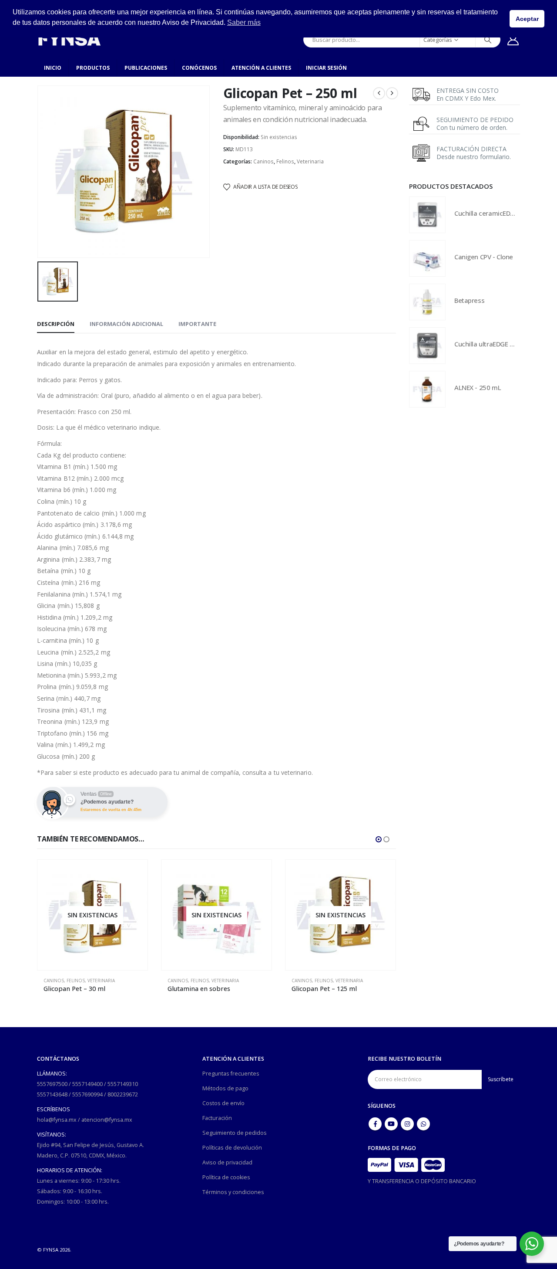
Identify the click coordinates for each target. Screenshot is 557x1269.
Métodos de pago (225, 1088)
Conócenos (199, 67)
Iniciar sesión (326, 67)
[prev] (379, 93)
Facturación (217, 1118)
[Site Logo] (69, 39)
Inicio (52, 67)
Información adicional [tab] (126, 324)
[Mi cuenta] (513, 39)
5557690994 (87, 1094)
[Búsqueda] (488, 39)
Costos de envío (223, 1103)
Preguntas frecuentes (230, 1073)
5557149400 (87, 1084)
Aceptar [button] (527, 18)
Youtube (391, 1123)
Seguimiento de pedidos (234, 1133)
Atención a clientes (261, 67)
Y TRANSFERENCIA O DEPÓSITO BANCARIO (422, 1181)
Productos (93, 67)
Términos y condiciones (233, 1192)
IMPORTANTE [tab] (197, 324)
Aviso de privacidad (227, 1162)
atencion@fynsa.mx (106, 1119)
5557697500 (52, 1084)
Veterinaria (310, 161)
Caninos (263, 161)
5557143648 (52, 1094)
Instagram (407, 1123)
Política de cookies (226, 1177)
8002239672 (122, 1094)
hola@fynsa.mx (57, 1119)
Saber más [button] (244, 22)
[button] (379, 839)
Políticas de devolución (232, 1147)
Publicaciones (145, 67)
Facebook (375, 1123)
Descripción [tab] (55, 324)
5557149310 (122, 1084)
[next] (392, 93)
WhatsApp (423, 1123)
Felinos (285, 161)
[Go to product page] (427, 215)
